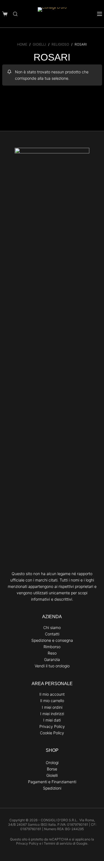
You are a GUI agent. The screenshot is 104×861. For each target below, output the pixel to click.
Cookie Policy (52, 732)
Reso (52, 653)
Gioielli (52, 775)
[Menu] (99, 13)
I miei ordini (52, 707)
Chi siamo (52, 627)
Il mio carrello (52, 700)
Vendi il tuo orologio (52, 665)
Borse (52, 769)
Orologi (52, 762)
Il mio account (52, 694)
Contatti (52, 634)
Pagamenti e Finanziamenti (52, 781)
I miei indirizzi (52, 713)
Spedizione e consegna (52, 640)
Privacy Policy (52, 726)
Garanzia (52, 659)
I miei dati (52, 720)
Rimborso (52, 646)
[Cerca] (15, 14)
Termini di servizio (58, 843)
